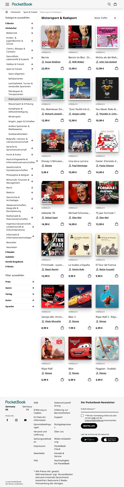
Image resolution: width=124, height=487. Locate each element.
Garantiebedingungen (42, 426)
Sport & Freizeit (30, 12)
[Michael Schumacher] (80, 192)
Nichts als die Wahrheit (107, 57)
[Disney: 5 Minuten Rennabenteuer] (52, 140)
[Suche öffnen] (109, 4)
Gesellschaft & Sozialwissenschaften (17, 169)
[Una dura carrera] (80, 140)
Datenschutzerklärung (62, 404)
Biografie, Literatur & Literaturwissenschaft (17, 140)
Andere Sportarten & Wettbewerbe (18, 128)
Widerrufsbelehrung (62, 440)
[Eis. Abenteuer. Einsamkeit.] (52, 88)
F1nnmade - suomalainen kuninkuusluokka (52, 265)
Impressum (39, 446)
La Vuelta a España (79, 265)
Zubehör (9, 256)
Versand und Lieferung (40, 433)
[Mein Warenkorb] (115, 4)
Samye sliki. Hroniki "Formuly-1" (52, 316)
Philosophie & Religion (17, 174)
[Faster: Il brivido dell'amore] (107, 140)
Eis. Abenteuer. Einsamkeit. (52, 109)
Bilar (71, 368)
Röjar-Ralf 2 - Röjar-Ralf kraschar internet (107, 316)
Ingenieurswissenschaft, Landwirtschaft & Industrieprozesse (18, 226)
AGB (36, 402)
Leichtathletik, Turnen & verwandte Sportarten (20, 85)
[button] (32, 23)
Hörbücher (16, 12)
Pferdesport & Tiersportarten (15, 93)
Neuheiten (11, 247)
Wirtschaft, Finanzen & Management (17, 181)
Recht (9, 187)
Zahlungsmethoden (42, 440)
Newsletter (39, 453)
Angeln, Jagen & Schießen (21, 121)
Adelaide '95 (48, 213)
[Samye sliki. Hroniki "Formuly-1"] (52, 296)
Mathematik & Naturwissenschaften (17, 217)
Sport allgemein (16, 73)
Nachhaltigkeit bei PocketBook (61, 462)
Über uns (59, 431)
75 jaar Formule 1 (106, 213)
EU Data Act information (40, 418)
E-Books (9, 23)
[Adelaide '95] (52, 192)
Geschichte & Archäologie (13, 199)
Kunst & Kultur (13, 154)
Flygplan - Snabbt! (106, 368)
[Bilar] (80, 348)
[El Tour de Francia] (107, 244)
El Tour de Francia (106, 265)
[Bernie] (52, 36)
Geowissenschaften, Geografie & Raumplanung (16, 208)
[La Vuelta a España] (80, 244)
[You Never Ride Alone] (107, 88)
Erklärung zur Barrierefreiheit (62, 411)
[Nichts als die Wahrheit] (107, 36)
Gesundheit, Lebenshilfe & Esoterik (17, 58)
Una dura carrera (78, 161)
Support (58, 417)
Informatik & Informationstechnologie (18, 236)
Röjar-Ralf (47, 368)
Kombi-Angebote (14, 261)
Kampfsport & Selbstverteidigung (18, 110)
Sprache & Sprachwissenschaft (16, 148)
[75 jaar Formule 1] (107, 192)
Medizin (10, 192)
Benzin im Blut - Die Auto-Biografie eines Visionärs (80, 57)
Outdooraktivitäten (18, 134)
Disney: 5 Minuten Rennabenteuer (52, 161)
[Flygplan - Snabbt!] (107, 348)
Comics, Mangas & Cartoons (15, 50)
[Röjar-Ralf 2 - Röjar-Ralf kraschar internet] (107, 296)
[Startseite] (22, 4)
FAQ (36, 460)
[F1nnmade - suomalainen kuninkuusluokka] (52, 244)
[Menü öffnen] (7, 4)
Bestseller (11, 242)
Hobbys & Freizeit (15, 64)
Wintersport (14, 116)
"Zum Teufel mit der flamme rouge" (80, 109)
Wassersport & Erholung (20, 103)
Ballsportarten (15, 78)
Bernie (45, 57)
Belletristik (11, 32)
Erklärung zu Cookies (40, 411)
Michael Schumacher (80, 213)
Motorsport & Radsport (20, 99)
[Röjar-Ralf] (52, 348)
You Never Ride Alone (107, 109)
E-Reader (10, 252)
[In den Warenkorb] (62, 68)
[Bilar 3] (80, 296)
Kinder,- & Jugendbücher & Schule (14, 40)
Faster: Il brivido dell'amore (107, 161)
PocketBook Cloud (60, 447)
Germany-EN (28, 408)
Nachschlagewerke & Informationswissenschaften (20, 161)
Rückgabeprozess (62, 426)
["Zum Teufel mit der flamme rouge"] (80, 88)
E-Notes (9, 266)
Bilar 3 (72, 316)
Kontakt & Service (59, 455)
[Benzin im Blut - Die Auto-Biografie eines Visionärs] (80, 36)
